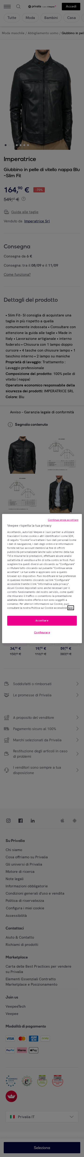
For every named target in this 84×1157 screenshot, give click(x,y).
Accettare (41, 620)
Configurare (42, 632)
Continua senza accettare (63, 519)
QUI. (70, 608)
